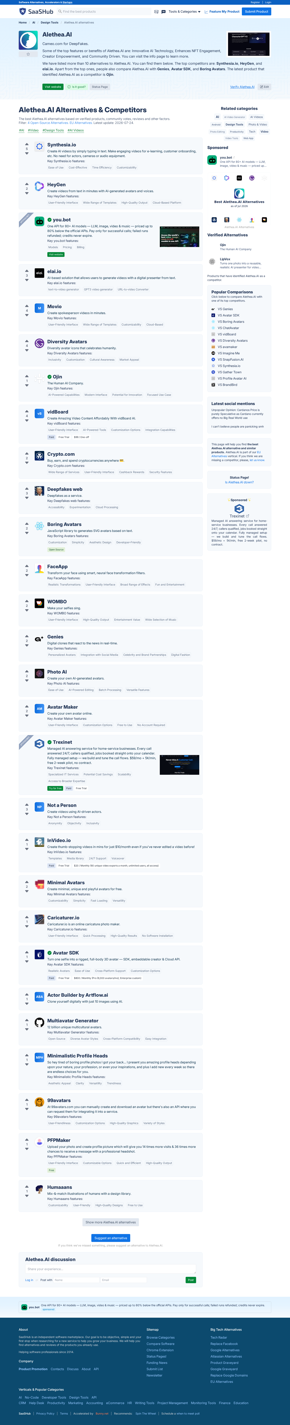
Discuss (73, 1369)
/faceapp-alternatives (38, 562)
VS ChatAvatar (228, 328)
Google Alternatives (224, 1350)
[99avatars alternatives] (39, 1102)
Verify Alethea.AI (242, 87)
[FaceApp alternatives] (39, 568)
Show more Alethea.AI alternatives (111, 1222)
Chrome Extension (160, 1350)
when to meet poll (188, 1413)
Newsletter (154, 1375)
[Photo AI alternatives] (39, 673)
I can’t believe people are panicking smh (237, 426)
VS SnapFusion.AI (230, 359)
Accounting (94, 1403)
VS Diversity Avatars (232, 340)
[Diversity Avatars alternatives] (39, 343)
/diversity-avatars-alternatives (44, 337)
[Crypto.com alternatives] (39, 455)
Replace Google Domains (229, 1375)
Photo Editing (217, 131)
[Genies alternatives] (39, 638)
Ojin (109, 74)
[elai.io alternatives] (39, 273)
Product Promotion (33, 1369)
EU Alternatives (221, 1382)
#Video (33, 130)
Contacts (57, 1369)
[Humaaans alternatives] (39, 1189)
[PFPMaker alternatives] (39, 1142)
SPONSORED (25, 218)
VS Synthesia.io (228, 366)
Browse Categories (161, 1337)
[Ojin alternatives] (39, 378)
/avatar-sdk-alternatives (39, 948)
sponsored (48, 1309)
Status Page (100, 86)
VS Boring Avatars (230, 322)
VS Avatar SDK (228, 315)
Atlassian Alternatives (226, 1356)
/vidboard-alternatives (38, 407)
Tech (252, 131)
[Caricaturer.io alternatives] (39, 919)
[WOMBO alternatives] (39, 603)
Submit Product (256, 11)
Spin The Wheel (146, 1413)
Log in (29, 1280)
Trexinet (237, 516)
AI (217, 117)
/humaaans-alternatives (39, 1183)
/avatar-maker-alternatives (41, 702)
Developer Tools (54, 1397)
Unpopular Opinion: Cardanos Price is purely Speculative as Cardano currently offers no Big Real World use (237, 413)
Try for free (55, 788)
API (96, 1369)
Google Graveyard (224, 1369)
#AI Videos (76, 130)
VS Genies (225, 309)
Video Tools (231, 138)
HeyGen (247, 63)
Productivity (237, 131)
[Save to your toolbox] (28, 54)
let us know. (257, 460)
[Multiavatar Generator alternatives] (39, 1022)
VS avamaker (227, 347)
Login (268, 2)
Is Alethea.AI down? (239, 482)
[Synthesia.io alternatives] (39, 146)
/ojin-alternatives (34, 372)
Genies (163, 69)
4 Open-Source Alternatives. (49, 123)
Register (255, 2)
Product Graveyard (224, 1363)
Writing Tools (144, 1403)
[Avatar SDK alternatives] (39, 954)
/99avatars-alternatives (39, 1096)
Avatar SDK (181, 69)
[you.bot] (39, 221)
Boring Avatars (212, 69)
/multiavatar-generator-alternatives (47, 1016)
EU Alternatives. (82, 123)
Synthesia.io (227, 63)
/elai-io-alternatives (36, 267)
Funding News (157, 1363)
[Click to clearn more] (145, 1307)
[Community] (163, 11)
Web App (248, 138)
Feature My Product (224, 11)
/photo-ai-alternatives (38, 667)
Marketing (75, 1403)
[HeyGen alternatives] (39, 186)
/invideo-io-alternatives (39, 836)
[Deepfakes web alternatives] (39, 491)
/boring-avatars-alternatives (43, 520)
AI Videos (256, 117)
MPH (39, 1057)
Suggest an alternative (110, 1238)
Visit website (53, 86)
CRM (22, 1403)
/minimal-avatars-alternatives (43, 878)
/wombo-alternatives (37, 597)
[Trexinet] (39, 744)
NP (39, 807)
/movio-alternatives (36, 302)
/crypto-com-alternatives (40, 449)
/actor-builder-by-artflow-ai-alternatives (51, 990)
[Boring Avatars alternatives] (39, 526)
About (86, 1369)
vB (39, 413)
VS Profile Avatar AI (231, 378)
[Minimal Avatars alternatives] (39, 884)
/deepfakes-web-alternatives (43, 485)
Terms (64, 1413)
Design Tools (234, 124)
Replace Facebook (224, 1344)
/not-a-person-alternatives (41, 801)
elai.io (47, 69)
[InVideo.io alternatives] (39, 842)
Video (264, 131)
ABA (39, 997)
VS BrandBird (227, 385)
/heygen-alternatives (37, 180)
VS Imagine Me (228, 353)
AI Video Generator (234, 117)
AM (39, 709)
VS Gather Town (229, 372)
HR (129, 1403)
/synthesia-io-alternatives (41, 140)
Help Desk (36, 1403)
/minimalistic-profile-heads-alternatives (51, 1051)
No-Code (32, 1397)
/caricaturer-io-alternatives (42, 913)
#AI (21, 130)
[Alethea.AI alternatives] (28, 40)
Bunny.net (102, 1413)
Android (216, 124)
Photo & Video (258, 124)
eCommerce (115, 1403)
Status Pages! (156, 1356)
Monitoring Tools (203, 1403)
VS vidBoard (226, 334)
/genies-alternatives (36, 632)
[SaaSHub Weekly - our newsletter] (156, 11)
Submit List (155, 1369)
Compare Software (160, 1344)
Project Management (172, 1403)
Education (241, 1403)
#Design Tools (53, 130)
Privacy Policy (45, 1413)
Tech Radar (218, 1337)
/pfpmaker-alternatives (39, 1136)
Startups (67, 2)
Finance (224, 1403)
